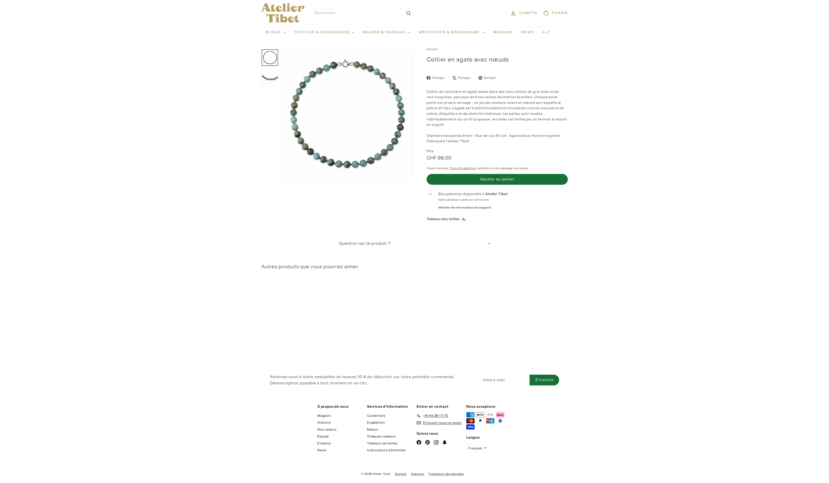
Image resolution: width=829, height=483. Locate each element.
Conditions (376, 416)
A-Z (546, 32)
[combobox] (362, 13)
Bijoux (274, 32)
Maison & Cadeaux (385, 32)
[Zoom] (347, 114)
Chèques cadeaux (381, 436)
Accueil (432, 49)
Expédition (376, 422)
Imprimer (417, 473)
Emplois (324, 443)
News (527, 32)
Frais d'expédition (463, 168)
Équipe (323, 436)
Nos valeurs (327, 429)
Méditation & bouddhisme (450, 32)
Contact (401, 473)
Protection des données (446, 473)
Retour (372, 429)
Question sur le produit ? (365, 243)
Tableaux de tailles (382, 443)
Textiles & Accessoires (322, 32)
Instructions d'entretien (386, 450)
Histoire (324, 422)
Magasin (503, 32)
